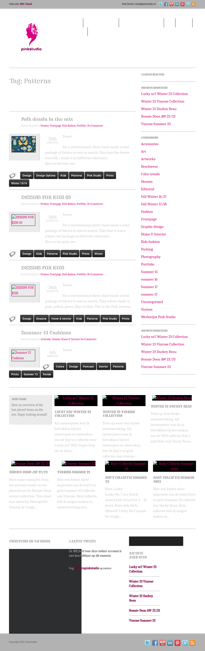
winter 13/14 (19, 183)
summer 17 (149, 294)
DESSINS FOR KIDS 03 (45, 197)
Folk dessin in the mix (46, 119)
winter (98, 253)
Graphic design (152, 226)
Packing (147, 249)
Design (26, 175)
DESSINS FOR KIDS (42, 268)
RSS (22, 4)
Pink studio (94, 175)
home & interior (61, 318)
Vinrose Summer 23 (156, 124)
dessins (41, 318)
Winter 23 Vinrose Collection (162, 101)
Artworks (45, 339)
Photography (150, 256)
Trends (47, 374)
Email (29, 4)
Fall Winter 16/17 (153, 196)
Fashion (147, 211)
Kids (63, 175)
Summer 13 (31, 374)
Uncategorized (152, 302)
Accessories (149, 144)
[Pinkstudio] (36, 40)
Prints (110, 175)
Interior (103, 366)
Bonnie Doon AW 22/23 (158, 116)
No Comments (95, 125)
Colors (60, 366)
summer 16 (149, 279)
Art (143, 151)
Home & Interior (70, 339)
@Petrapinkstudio (86, 568)
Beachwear (149, 166)
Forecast (88, 366)
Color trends (150, 174)
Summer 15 (149, 271)
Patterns (76, 175)
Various (146, 309)
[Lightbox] (89, 402)
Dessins (44, 125)
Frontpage (55, 125)
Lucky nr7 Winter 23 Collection (164, 93)
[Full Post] (95, 402)
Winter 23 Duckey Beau (158, 109)
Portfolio (81, 125)
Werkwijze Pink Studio (158, 317)
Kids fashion (69, 125)
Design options (46, 175)
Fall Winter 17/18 (153, 204)
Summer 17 (149, 287)
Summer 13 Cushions (45, 333)
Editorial (147, 189)
